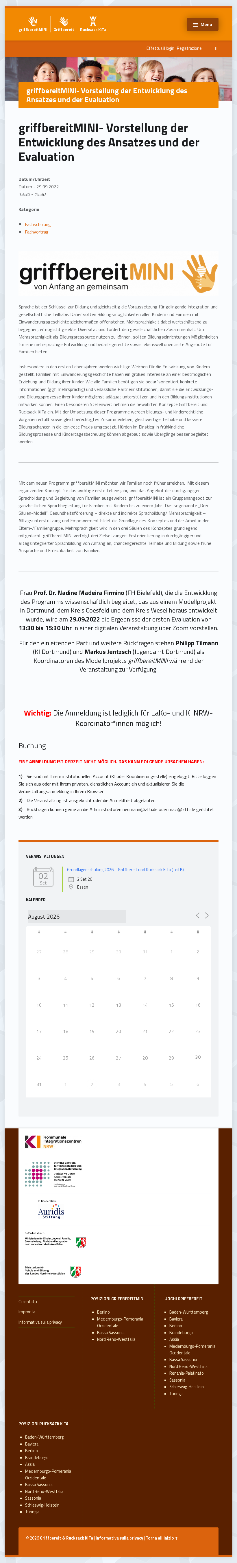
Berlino (103, 1312)
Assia (174, 1339)
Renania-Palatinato (186, 1373)
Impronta (26, 1312)
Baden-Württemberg (188, 1312)
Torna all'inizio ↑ (162, 1538)
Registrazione (189, 48)
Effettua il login (160, 48)
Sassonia (177, 1380)
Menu (206, 24)
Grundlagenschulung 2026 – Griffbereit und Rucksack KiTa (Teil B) (125, 870)
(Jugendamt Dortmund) (139, 652)
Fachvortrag (37, 231)
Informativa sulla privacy (40, 1322)
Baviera (176, 1319)
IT (216, 48)
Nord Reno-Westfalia (116, 1339)
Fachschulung (38, 224)
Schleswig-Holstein (186, 1387)
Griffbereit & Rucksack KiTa (66, 1538)
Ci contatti (27, 1302)
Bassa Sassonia (111, 1333)
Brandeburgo (181, 1333)
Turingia (176, 1394)
